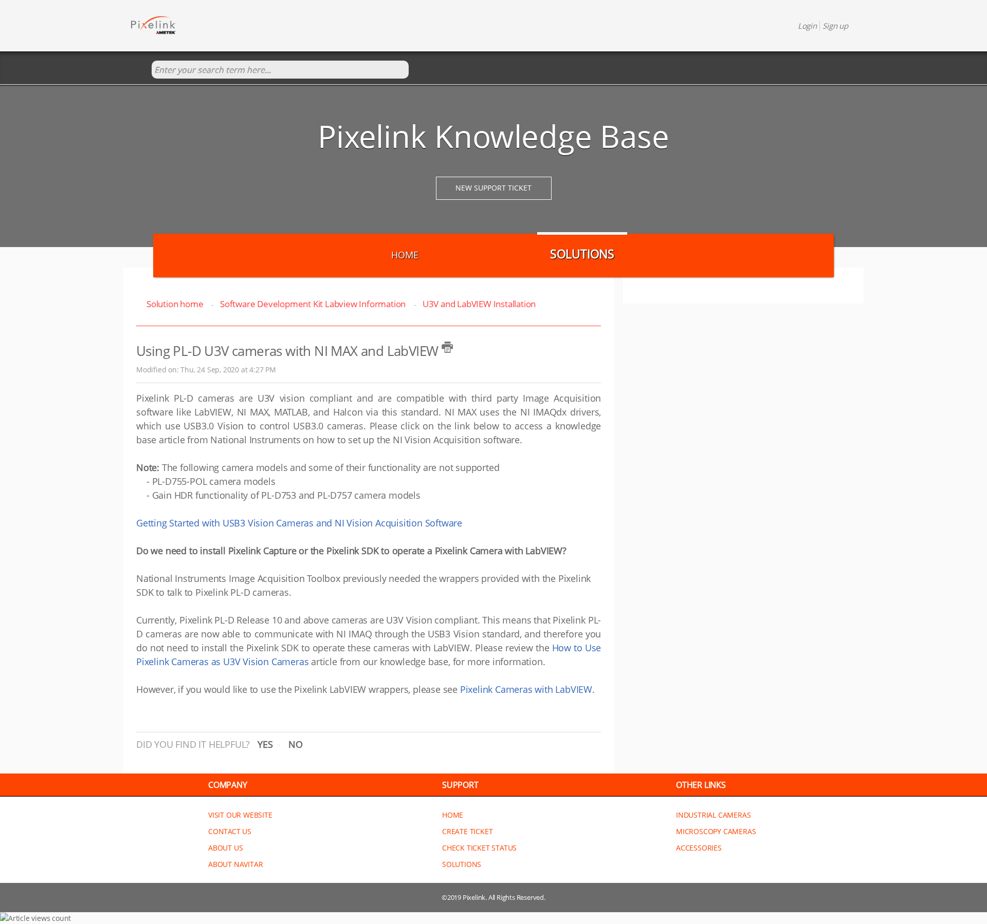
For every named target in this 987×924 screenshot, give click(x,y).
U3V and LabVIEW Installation (479, 304)
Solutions (582, 254)
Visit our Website (240, 815)
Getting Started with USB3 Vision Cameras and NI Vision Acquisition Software (299, 523)
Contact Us (229, 831)
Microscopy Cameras (716, 831)
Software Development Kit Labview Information (313, 304)
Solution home (176, 304)
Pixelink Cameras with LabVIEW (525, 689)
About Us (225, 848)
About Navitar (235, 864)
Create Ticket (467, 831)
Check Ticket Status (479, 848)
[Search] (141, 70)
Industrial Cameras (713, 815)
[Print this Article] (447, 347)
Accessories (699, 848)
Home (404, 255)
